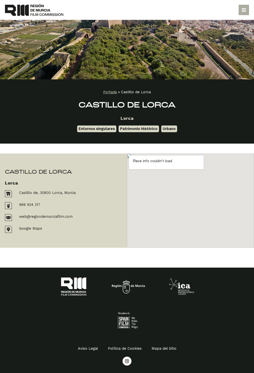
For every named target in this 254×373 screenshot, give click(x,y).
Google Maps (30, 228)
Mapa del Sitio (164, 348)
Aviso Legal (88, 348)
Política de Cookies (125, 348)
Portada (110, 92)
